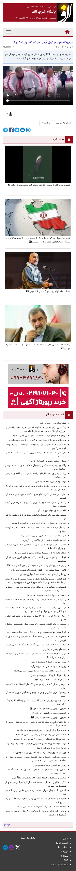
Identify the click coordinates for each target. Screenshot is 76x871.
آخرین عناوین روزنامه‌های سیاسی (50, 718)
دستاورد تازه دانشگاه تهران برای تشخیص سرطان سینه (40, 739)
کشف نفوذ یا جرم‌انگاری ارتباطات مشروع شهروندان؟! (40, 553)
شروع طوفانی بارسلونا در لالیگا (51, 748)
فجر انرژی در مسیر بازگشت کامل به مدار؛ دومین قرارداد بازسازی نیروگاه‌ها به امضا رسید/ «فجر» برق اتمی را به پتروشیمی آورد (35, 581)
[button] (9, 114)
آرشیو (65, 839)
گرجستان (46, 123)
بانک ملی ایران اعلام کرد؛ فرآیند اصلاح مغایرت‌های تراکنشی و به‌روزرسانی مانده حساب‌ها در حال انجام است (35, 429)
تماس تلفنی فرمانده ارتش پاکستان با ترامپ (44, 540)
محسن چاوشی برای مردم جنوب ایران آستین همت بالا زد (39, 735)
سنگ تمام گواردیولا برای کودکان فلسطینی (49, 292)
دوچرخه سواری (63, 123)
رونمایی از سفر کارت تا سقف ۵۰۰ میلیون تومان (43, 574)
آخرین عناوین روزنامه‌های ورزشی (50, 713)
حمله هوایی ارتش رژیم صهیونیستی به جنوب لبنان (41, 730)
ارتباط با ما (63, 847)
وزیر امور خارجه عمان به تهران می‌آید (48, 666)
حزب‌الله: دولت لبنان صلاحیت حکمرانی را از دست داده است (37, 440)
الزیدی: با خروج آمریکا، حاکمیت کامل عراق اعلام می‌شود (39, 436)
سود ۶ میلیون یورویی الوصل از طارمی (48, 461)
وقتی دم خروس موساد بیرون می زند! (48, 765)
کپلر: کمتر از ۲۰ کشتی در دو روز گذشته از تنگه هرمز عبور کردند (36, 645)
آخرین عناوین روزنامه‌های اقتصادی (49, 709)
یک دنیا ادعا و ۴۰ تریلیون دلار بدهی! (48, 675)
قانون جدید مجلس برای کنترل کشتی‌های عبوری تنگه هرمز (38, 570)
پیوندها (64, 856)
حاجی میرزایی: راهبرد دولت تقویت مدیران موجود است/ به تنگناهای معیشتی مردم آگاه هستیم (35, 759)
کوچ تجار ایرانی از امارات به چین (50, 482)
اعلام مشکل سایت (59, 865)
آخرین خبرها (62, 843)
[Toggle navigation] (8, 32)
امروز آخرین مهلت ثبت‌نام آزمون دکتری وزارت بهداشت (40, 671)
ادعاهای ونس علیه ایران (54, 649)
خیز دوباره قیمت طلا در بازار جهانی (49, 680)
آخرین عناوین (56, 415)
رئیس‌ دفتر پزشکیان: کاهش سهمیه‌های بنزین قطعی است (38, 566)
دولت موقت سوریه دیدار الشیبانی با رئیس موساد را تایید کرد (36, 744)
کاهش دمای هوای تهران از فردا (51, 511)
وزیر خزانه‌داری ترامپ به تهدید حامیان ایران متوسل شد (39, 753)
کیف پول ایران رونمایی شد (53, 423)
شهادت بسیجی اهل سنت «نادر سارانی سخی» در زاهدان (39, 523)
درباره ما (64, 852)
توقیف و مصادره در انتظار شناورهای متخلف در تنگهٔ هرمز (39, 778)
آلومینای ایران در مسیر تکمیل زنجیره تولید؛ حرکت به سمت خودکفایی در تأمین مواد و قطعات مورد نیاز (35, 609)
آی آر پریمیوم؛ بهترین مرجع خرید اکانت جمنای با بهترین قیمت (36, 632)
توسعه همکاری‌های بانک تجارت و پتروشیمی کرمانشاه (40, 807)
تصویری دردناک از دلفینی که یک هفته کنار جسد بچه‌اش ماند (40, 185)
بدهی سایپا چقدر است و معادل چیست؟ (46, 595)
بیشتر (7, 825)
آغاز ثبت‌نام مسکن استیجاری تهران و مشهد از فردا (42, 536)
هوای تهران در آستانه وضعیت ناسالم (48, 662)
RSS (66, 860)
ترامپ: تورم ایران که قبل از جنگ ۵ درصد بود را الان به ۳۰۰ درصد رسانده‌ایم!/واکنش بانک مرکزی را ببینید (38, 240)
